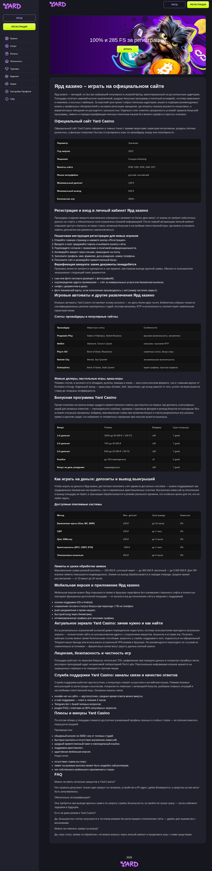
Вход (19, 18)
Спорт (13, 46)
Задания (14, 76)
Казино (13, 38)
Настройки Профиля (20, 91)
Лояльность (16, 61)
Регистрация (19, 26)
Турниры (14, 69)
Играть (128, 49)
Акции (13, 84)
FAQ (12, 99)
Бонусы (14, 53)
